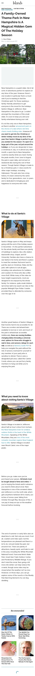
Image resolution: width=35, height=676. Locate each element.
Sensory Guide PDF (21, 346)
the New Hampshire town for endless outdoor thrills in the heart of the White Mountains (16, 432)
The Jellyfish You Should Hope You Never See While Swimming (24, 635)
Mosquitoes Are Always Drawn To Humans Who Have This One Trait (7, 661)
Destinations (6, 8)
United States (19, 8)
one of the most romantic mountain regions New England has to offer (17, 440)
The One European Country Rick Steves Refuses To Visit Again (26, 660)
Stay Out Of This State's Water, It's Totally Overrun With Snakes (8, 635)
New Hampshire (7, 10)
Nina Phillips (7, 39)
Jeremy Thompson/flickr (28, 62)
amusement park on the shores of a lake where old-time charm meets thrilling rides (16, 128)
